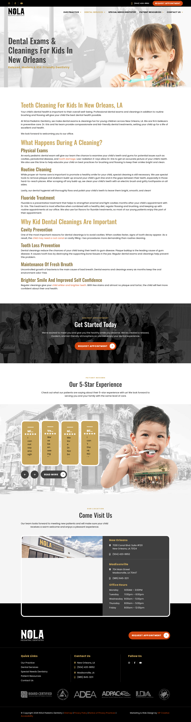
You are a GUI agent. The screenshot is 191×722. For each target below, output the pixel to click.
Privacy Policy (80, 712)
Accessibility (27, 716)
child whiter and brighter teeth (69, 285)
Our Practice (71, 12)
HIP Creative (163, 712)
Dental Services (93, 12)
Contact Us (174, 12)
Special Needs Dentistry (122, 12)
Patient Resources (150, 12)
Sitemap (68, 712)
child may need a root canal (48, 238)
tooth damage (67, 158)
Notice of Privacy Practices (102, 712)
